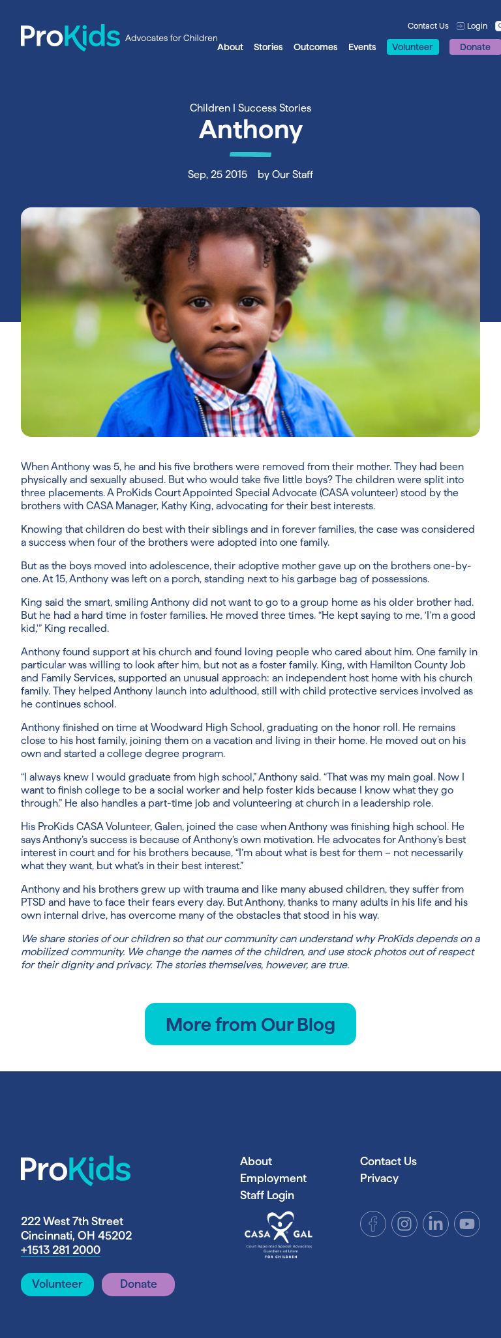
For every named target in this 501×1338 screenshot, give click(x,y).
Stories (268, 47)
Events (362, 47)
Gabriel (251, 1099)
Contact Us (428, 25)
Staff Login (267, 1195)
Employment (273, 1178)
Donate (138, 1283)
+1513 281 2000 (60, 1249)
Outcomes (316, 47)
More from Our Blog (250, 1024)
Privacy (379, 1178)
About (230, 47)
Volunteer (412, 47)
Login (477, 25)
